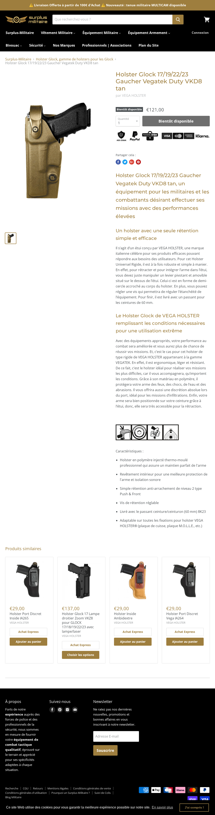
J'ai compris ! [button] (194, 807)
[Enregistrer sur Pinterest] (138, 162)
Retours (38, 788)
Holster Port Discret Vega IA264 (182, 615)
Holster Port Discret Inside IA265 (25, 615)
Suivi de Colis (102, 793)
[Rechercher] (178, 19)
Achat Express (28, 632)
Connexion (200, 32)
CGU (25, 788)
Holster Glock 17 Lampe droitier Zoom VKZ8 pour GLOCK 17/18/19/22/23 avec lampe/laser (81, 622)
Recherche (11, 788)
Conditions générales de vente (92, 788)
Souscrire (105, 750)
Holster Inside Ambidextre (125, 615)
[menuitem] (19, 32)
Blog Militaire (13, 797)
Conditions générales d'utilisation (26, 793)
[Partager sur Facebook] (118, 162)
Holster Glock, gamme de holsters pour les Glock (74, 59)
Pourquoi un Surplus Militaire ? (70, 793)
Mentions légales (57, 788)
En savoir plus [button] (162, 807)
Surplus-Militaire (18, 59)
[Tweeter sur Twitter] (124, 162)
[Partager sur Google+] (131, 162)
